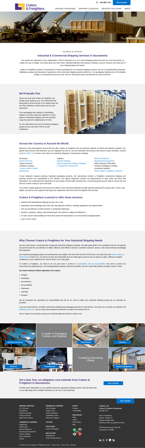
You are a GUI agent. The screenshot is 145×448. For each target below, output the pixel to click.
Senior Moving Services (53, 438)
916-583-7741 (105, 2)
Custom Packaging (52, 429)
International (23, 410)
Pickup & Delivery (25, 415)
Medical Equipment (101, 158)
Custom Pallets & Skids (28, 168)
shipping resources (26, 309)
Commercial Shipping (28, 422)
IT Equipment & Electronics (67, 166)
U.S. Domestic (24, 408)
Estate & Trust (50, 410)
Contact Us (104, 406)
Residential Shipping (54, 406)
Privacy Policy (55, 445)
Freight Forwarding (25, 413)
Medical (13, 366)
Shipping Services (26, 406)
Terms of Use (65, 445)
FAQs (74, 417)
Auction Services (25, 161)
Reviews (75, 408)
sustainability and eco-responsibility (90, 264)
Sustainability (76, 410)
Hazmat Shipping (63, 161)
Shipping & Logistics (89, 9)
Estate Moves (50, 435)
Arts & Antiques (51, 408)
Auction (21, 439)
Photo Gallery (76, 422)
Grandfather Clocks (52, 415)
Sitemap (73, 445)
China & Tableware (52, 413)
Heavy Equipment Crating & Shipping (71, 163)
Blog (73, 424)
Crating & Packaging (65, 9)
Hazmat (122, 342)
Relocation (51, 433)
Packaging (50, 426)
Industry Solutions (111, 9)
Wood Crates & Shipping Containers (108, 171)
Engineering (24, 171)
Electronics (86, 342)
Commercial (49, 366)
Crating (49, 422)
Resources (77, 415)
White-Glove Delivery (26, 418)
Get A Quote (122, 2)
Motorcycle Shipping (52, 418)
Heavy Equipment (124, 366)
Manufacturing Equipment (104, 161)
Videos (74, 420)
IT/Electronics (23, 427)
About (127, 9)
